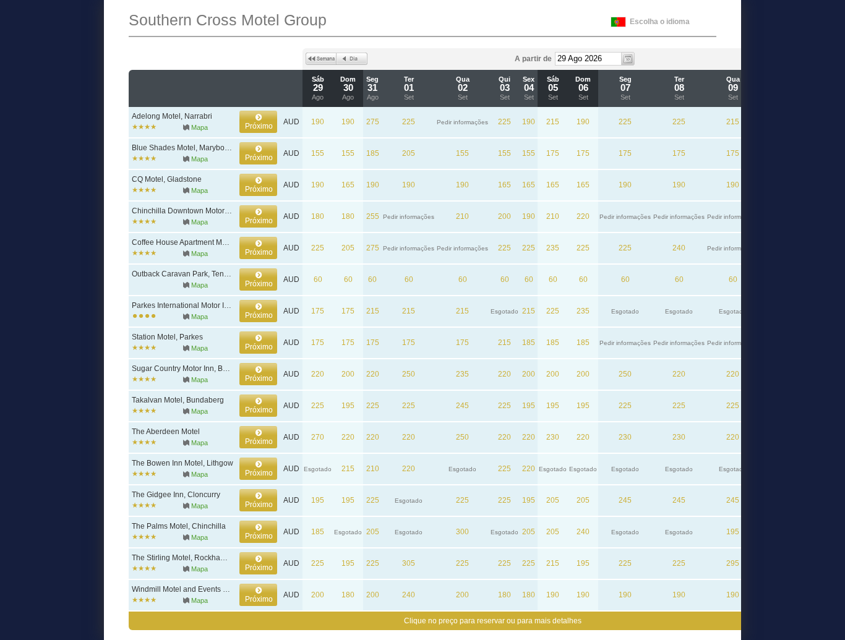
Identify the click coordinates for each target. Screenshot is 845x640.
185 (372, 153)
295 (732, 563)
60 (318, 279)
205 (408, 153)
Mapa (199, 127)
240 (678, 248)
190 (317, 121)
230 (552, 437)
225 (408, 121)
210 (462, 216)
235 (552, 248)
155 (317, 153)
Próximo (259, 126)
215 (552, 121)
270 (317, 437)
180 (317, 216)
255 (372, 216)
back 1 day (352, 59)
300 (462, 531)
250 (408, 374)
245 (462, 405)
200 (504, 216)
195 (347, 405)
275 (372, 121)
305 (408, 563)
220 (583, 216)
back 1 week (321, 59)
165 (347, 185)
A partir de (533, 58)
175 (552, 153)
